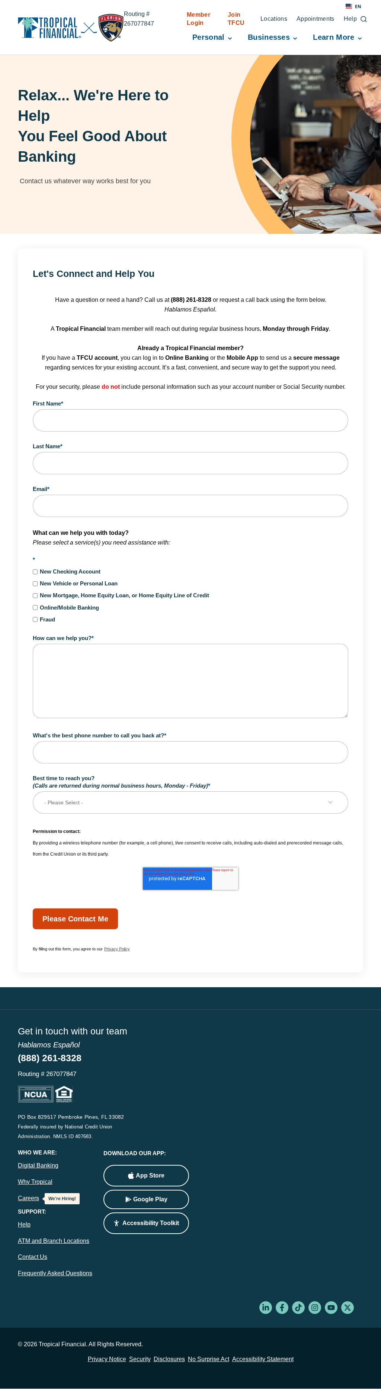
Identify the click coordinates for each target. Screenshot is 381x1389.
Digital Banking (38, 1165)
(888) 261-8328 (49, 1058)
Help (24, 1224)
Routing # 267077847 (147, 20)
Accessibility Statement (263, 1359)
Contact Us (32, 1257)
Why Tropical (35, 1182)
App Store (150, 1175)
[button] (146, 1223)
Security (140, 1359)
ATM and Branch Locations (53, 1241)
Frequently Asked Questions (55, 1273)
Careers (28, 1198)
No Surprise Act (208, 1359)
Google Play (150, 1199)
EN (358, 6)
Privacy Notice (107, 1359)
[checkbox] (190, 595)
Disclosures (169, 1359)
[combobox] (353, 6)
